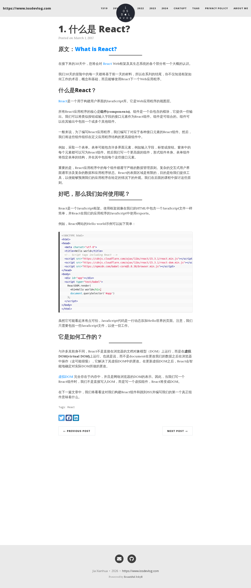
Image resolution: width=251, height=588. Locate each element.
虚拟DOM (65, 376)
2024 (165, 8)
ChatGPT (180, 8)
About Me (241, 8)
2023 (152, 8)
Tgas (196, 8)
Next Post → (177, 431)
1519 (104, 8)
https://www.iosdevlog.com (27, 8)
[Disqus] (125, 489)
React (107, 63)
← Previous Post (76, 431)
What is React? (96, 49)
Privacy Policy (216, 8)
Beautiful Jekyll (133, 576)
